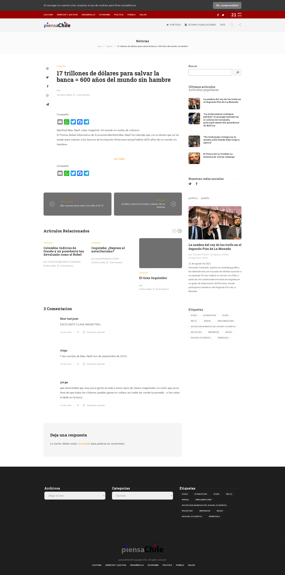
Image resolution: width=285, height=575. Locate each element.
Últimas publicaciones (202, 24)
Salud (143, 15)
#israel (207, 321)
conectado (83, 443)
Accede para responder (96, 332)
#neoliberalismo (226, 321)
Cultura (48, 15)
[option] (65, 253)
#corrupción (209, 315)
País (222, 24)
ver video (119, 158)
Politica (119, 15)
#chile (194, 315)
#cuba (225, 315)
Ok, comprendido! (227, 5)
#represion (213, 332)
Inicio (99, 46)
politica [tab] (193, 198)
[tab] (202, 87)
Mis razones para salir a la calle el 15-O (82, 205)
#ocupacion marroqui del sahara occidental (213, 326)
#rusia (229, 332)
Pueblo (131, 15)
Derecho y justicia (67, 15)
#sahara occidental (201, 338)
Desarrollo (88, 15)
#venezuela (223, 338)
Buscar (193, 66)
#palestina (196, 332)
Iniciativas (67, 202)
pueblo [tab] (205, 198)
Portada (175, 24)
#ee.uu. (194, 321)
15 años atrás (66, 332)
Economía (104, 15)
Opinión (109, 46)
